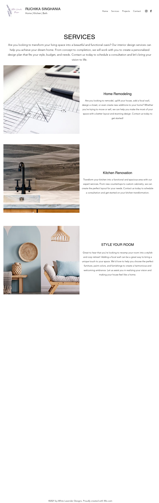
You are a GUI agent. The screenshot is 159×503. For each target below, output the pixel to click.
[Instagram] (146, 11)
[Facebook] (150, 11)
